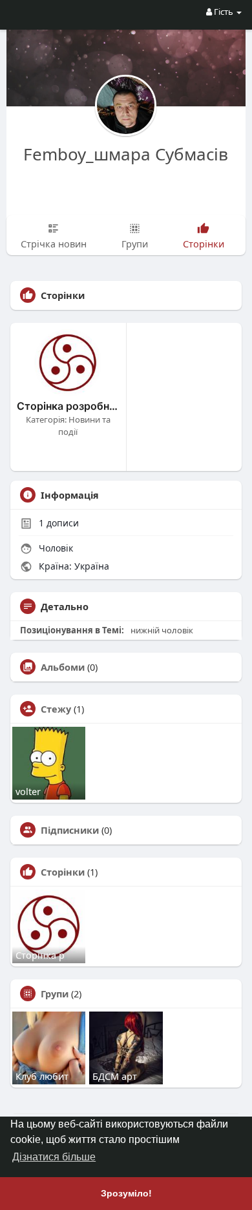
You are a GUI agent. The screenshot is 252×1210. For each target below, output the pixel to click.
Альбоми (63, 667)
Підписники (70, 830)
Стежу (56, 709)
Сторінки (63, 872)
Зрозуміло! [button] (126, 1193)
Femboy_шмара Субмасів (125, 154)
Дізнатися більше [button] (54, 1156)
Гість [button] (223, 11)
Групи (54, 993)
